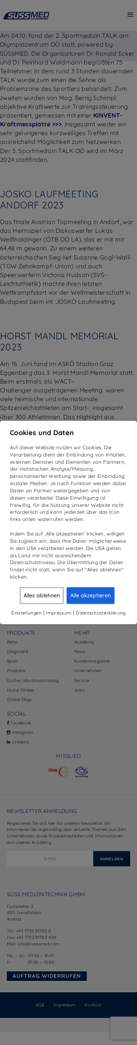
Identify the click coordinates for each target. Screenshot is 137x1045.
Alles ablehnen (42, 595)
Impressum (58, 613)
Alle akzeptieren (90, 595)
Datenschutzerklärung (100, 613)
